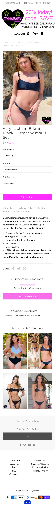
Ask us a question (22, 211)
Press (15, 467)
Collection (15, 460)
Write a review (27, 296)
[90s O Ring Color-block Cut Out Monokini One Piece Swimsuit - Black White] (15, 368)
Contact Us (14, 474)
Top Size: (7, 163)
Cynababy (35, 490)
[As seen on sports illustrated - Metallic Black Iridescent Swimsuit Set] (40, 368)
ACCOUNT (20, 33)
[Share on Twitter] (19, 269)
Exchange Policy (25, 208)
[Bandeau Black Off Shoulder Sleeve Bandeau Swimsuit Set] (15, 408)
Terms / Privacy (40, 470)
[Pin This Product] (24, 269)
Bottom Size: (8, 149)
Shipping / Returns (40, 464)
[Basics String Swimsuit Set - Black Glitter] (40, 408)
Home (5, 42)
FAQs (15, 470)
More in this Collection (27, 328)
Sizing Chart (8, 208)
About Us (14, 464)
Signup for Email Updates (27, 421)
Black (13, 42)
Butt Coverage (9, 177)
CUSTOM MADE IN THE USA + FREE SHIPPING (28, 3)
